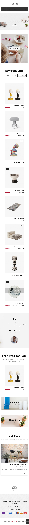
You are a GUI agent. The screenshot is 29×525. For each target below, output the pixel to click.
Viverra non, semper (18, 105)
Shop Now (14, 24)
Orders (25, 501)
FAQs (11, 503)
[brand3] (14, 488)
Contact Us (19, 499)
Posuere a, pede (19, 190)
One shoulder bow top (18, 218)
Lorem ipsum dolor (19, 134)
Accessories (14, 48)
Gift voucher (12, 501)
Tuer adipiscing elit (19, 303)
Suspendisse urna (19, 162)
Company (5, 501)
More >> (25, 473)
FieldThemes (14, 521)
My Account (6, 499)
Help (25, 499)
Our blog (14, 435)
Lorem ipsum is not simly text (18, 464)
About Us (16, 503)
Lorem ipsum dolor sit (18, 275)
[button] (3, 9)
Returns (19, 501)
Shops (12, 499)
